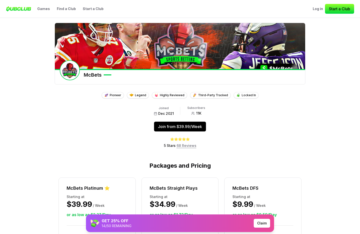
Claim (262, 223)
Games (43, 9)
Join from (180, 126)
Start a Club (93, 9)
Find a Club (66, 9)
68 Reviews (186, 145)
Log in (318, 9)
